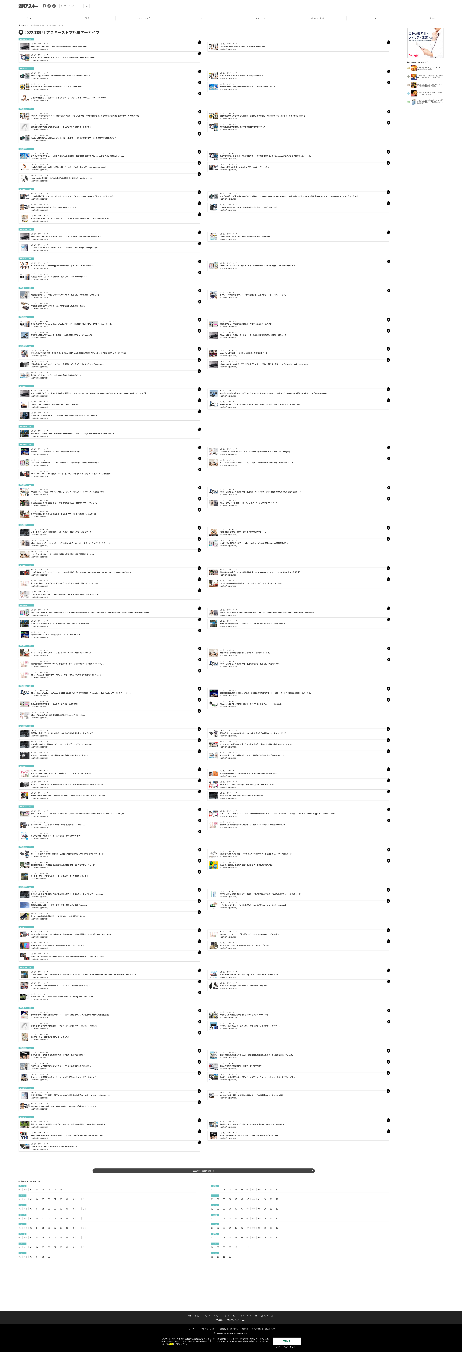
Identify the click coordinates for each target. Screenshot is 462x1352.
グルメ (235, 1316)
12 (277, 1189)
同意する (287, 1341)
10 (265, 1189)
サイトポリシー (192, 1329)
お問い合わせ (234, 1329)
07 (55, 1189)
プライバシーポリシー (208, 1329)
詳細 (171, 1344)
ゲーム (433, 18)
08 (61, 1189)
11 (271, 1189)
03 (31, 1189)
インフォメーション (144, 18)
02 (25, 1189)
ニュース (317, 18)
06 (49, 1189)
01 (20, 1189)
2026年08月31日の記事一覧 (203, 1171)
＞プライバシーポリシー (286, 1347)
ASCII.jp (220, 1320)
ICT (29, 18)
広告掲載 (245, 1329)
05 (43, 1189)
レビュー (260, 18)
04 (37, 1189)
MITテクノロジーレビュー (237, 1320)
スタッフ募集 (256, 1329)
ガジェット (375, 18)
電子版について (270, 1329)
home (23, 25)
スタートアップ (246, 1316)
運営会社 (223, 1329)
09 (259, 1189)
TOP (202, 18)
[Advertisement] (399, 6)
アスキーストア (86, 18)
